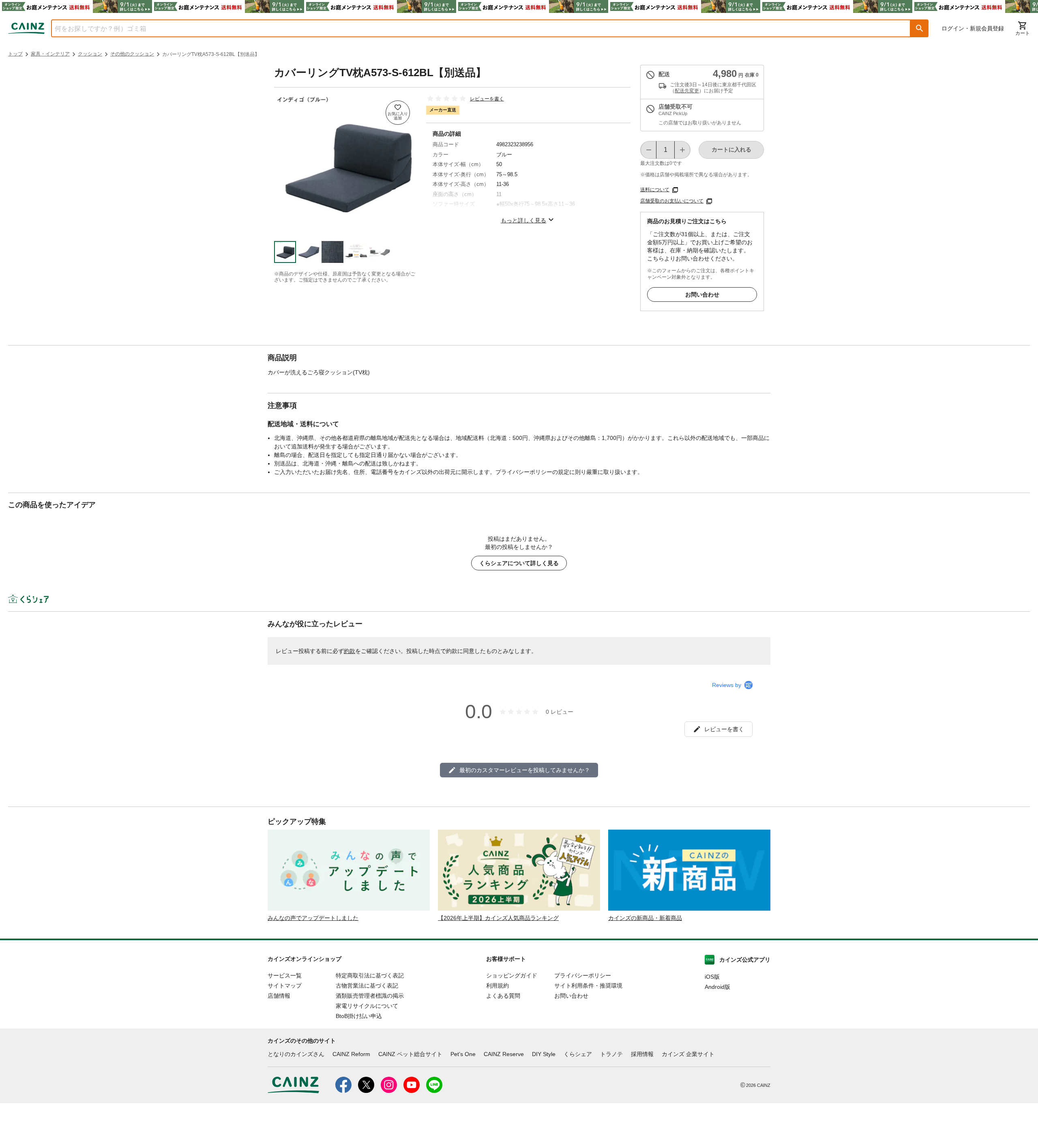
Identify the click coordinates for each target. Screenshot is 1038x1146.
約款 (349, 651)
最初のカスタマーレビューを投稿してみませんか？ (524, 770)
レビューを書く (487, 99)
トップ (15, 54)
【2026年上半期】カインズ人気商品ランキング (498, 918)
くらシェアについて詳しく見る (519, 563)
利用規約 (497, 985)
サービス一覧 (285, 975)
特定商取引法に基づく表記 (370, 975)
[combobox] (475, 28)
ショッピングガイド (511, 975)
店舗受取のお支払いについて (671, 201)
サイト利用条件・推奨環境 (588, 985)
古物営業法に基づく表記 (367, 985)
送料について (654, 189)
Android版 (717, 987)
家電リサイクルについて (367, 1006)
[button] (920, 28)
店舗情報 (279, 995)
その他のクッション (132, 54)
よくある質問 (503, 995)
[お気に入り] (398, 112)
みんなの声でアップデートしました (313, 918)
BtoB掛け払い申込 (359, 1016)
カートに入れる (731, 149)
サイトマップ (285, 985)
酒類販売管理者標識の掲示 (370, 995)
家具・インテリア (50, 54)
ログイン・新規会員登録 (972, 28)
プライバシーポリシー (582, 975)
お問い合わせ (702, 294)
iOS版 (712, 976)
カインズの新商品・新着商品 (645, 918)
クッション (90, 54)
